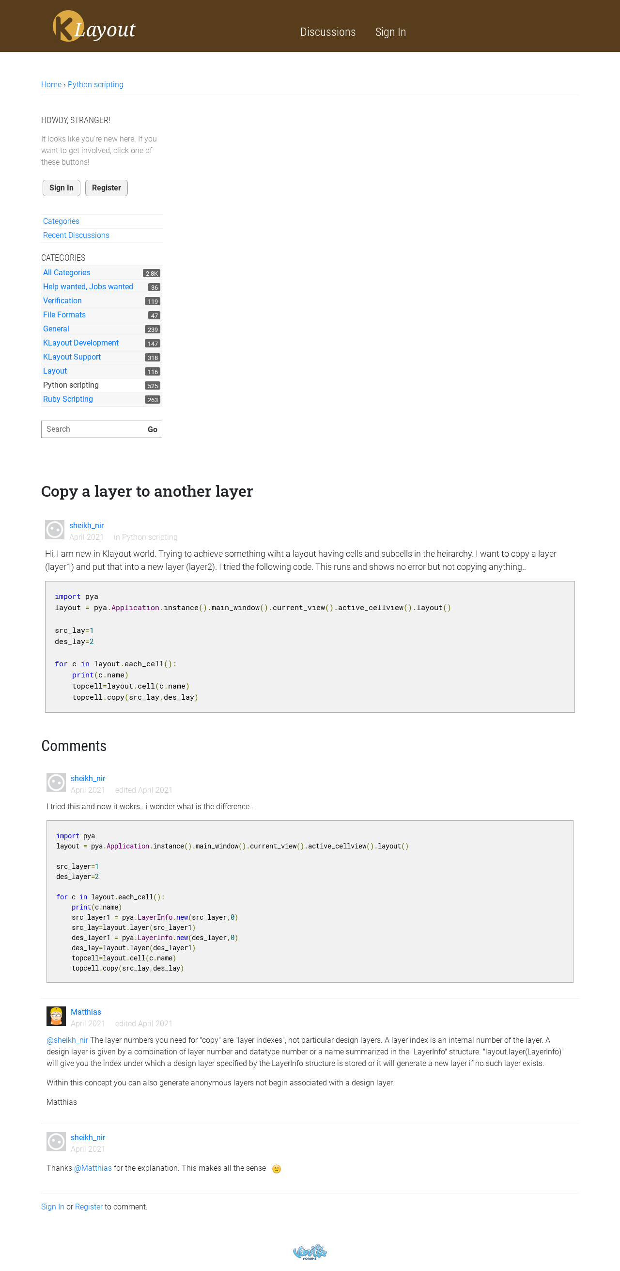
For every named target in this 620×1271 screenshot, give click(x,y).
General (56, 328)
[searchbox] (101, 429)
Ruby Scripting (68, 399)
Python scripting (71, 385)
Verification (62, 300)
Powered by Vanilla (310, 1252)
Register (106, 187)
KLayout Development (81, 342)
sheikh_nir (86, 525)
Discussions (328, 32)
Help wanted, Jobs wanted (88, 286)
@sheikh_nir (67, 1040)
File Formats (64, 314)
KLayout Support (72, 356)
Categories (61, 221)
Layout (55, 371)
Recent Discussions (76, 235)
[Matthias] (56, 1016)
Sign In (390, 32)
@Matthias (93, 1168)
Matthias (86, 1012)
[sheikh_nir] (54, 529)
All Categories (66, 272)
